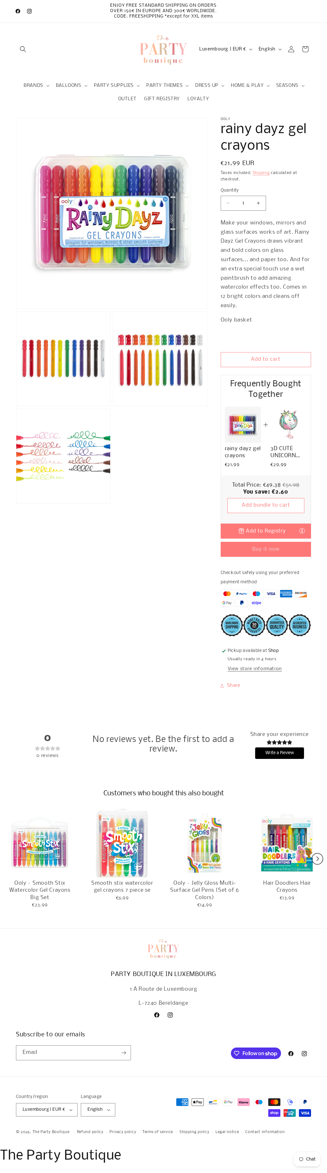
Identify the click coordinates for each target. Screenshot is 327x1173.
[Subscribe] (124, 1052)
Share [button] (233, 685)
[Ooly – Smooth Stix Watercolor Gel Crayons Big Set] (39, 842)
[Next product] (317, 859)
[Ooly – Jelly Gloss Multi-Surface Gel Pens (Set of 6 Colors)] (204, 842)
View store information (255, 668)
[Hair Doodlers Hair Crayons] (287, 842)
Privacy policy (123, 1132)
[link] (243, 425)
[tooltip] (302, 530)
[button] (23, 49)
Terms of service (157, 1132)
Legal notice (227, 1132)
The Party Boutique (51, 1132)
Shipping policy (194, 1132)
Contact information (265, 1132)
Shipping (261, 173)
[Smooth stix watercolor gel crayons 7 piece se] (122, 842)
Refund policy (90, 1132)
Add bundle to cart (266, 505)
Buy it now (265, 549)
